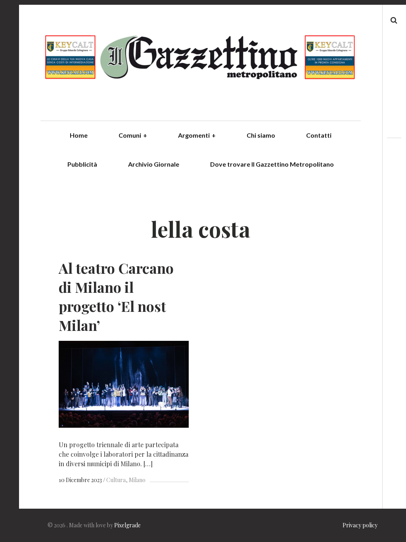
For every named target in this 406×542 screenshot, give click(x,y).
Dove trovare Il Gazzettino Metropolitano (272, 164)
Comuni (133, 135)
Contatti (318, 135)
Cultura (116, 480)
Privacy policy (360, 525)
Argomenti (197, 135)
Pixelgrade (127, 525)
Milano (137, 480)
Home (79, 135)
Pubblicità (82, 164)
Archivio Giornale (153, 164)
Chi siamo (261, 135)
